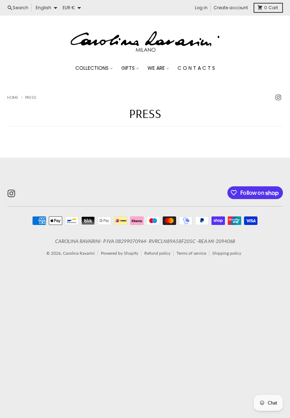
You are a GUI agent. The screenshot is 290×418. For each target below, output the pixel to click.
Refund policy (157, 253)
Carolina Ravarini (79, 253)
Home (12, 97)
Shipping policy (226, 253)
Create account (231, 8)
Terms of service (191, 253)
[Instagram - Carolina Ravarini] (278, 97)
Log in (201, 8)
